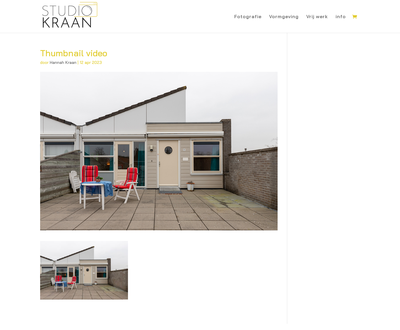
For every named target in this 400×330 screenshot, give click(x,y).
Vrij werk (317, 16)
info (341, 16)
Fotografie (247, 16)
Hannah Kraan (63, 62)
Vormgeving (284, 16)
